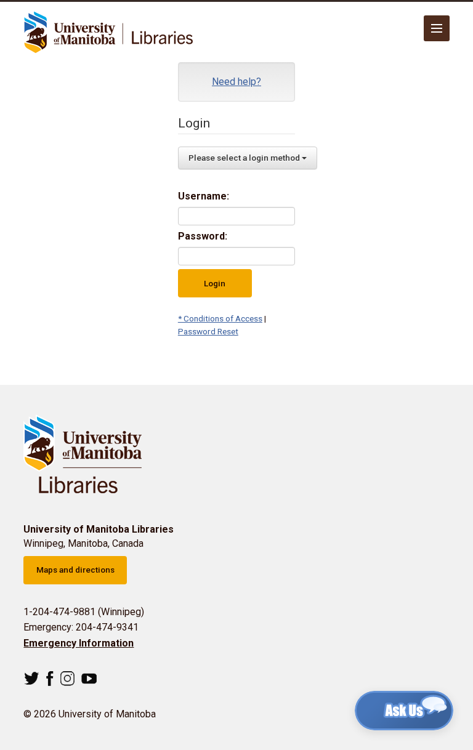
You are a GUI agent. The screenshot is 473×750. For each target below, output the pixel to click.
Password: (202, 236)
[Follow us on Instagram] (67, 678)
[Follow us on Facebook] (50, 678)
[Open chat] (404, 710)
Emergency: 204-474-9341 (81, 627)
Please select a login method (245, 158)
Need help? (236, 81)
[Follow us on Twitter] (31, 678)
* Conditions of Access (220, 318)
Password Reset (208, 331)
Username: (203, 196)
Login (214, 283)
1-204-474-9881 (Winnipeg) (83, 612)
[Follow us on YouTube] (89, 678)
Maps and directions (75, 570)
